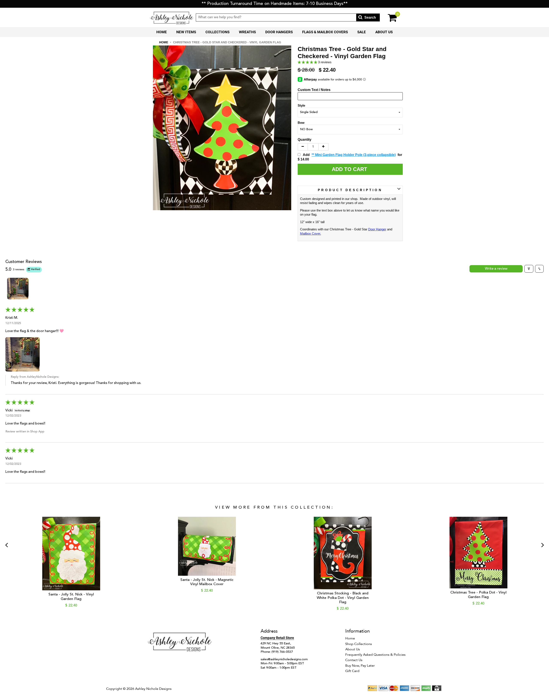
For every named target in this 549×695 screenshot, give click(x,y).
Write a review (496, 268)
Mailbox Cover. (310, 233)
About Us (384, 32)
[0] (389, 17)
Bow (301, 122)
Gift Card (352, 671)
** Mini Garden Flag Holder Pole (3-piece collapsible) (354, 155)
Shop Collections (358, 644)
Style (301, 105)
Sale (361, 32)
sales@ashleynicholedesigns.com (284, 659)
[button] (308, 62)
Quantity (304, 139)
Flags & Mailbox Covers (325, 32)
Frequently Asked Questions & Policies (375, 654)
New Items (186, 32)
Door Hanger (377, 229)
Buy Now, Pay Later (360, 665)
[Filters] (528, 269)
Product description (350, 190)
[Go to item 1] (18, 288)
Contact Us (353, 660)
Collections (217, 32)
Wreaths (247, 32)
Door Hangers (279, 32)
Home (161, 32)
